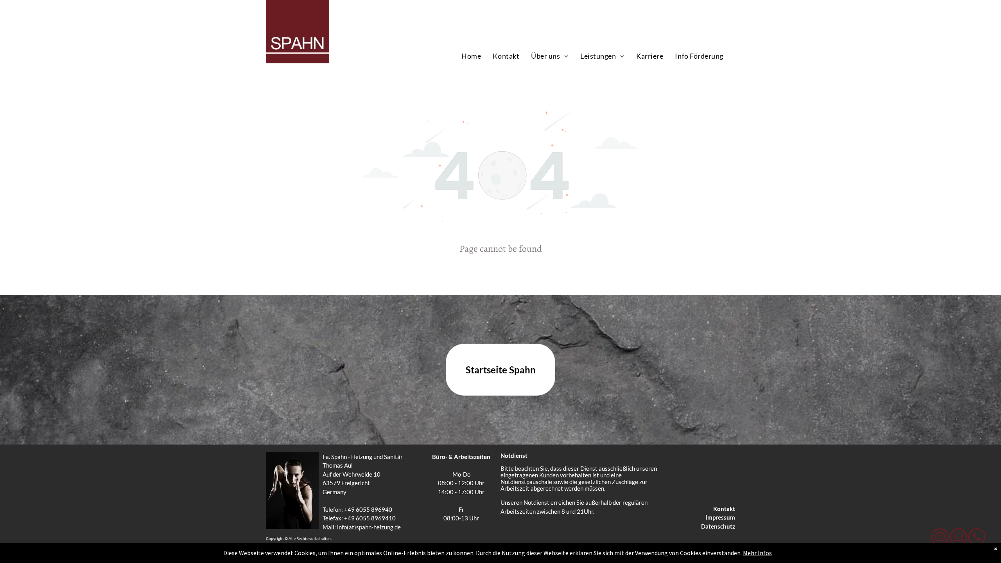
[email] (958, 537)
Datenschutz (718, 526)
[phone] (976, 537)
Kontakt (724, 508)
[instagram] (940, 537)
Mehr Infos (757, 553)
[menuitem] (471, 56)
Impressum (720, 517)
